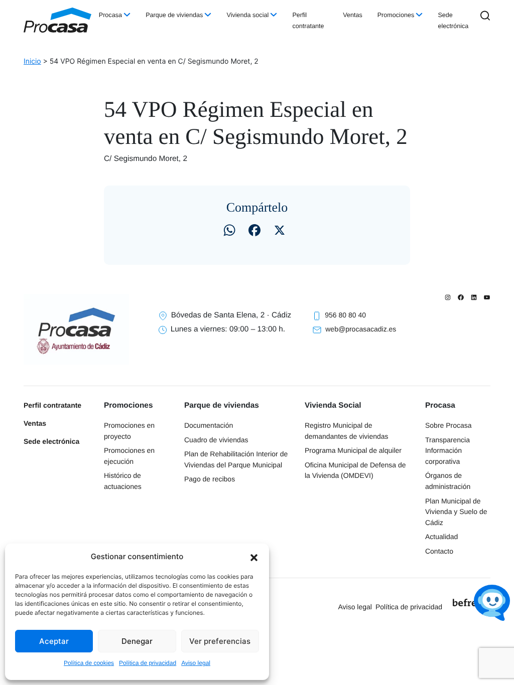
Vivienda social (247, 15)
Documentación (208, 425)
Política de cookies (89, 662)
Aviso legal (195, 662)
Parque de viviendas (174, 15)
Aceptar (54, 641)
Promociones (396, 15)
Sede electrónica (453, 21)
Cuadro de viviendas (216, 440)
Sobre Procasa (448, 425)
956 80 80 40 (345, 315)
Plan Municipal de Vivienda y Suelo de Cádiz (456, 512)
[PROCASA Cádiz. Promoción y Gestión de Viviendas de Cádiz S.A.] (57, 20)
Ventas (352, 15)
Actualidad (441, 537)
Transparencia (447, 440)
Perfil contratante (308, 21)
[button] (254, 557)
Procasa (110, 15)
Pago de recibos (209, 479)
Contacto (439, 551)
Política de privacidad (147, 662)
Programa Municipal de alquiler (353, 450)
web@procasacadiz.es (360, 329)
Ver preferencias (219, 641)
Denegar (137, 641)
